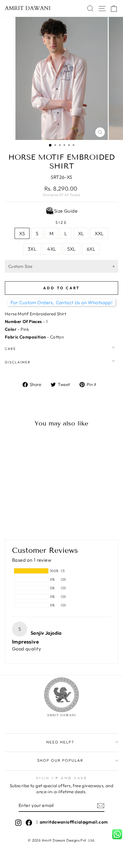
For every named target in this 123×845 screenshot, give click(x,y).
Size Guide (66, 211)
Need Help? (60, 742)
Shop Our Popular (60, 760)
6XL (91, 249)
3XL (32, 249)
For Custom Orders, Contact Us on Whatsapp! (61, 302)
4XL (51, 249)
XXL (99, 233)
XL (81, 233)
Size (61, 222)
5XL (71, 249)
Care (10, 349)
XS (22, 233)
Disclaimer (18, 362)
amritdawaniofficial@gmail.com (74, 822)
